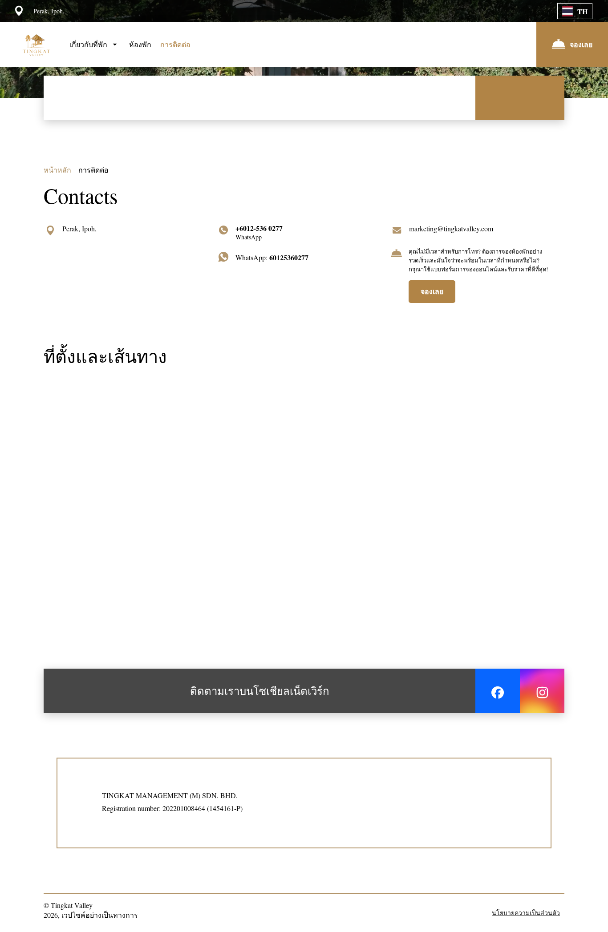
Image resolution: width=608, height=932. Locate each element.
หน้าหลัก (58, 169)
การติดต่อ (175, 44)
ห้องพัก (140, 44)
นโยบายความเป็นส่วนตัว (526, 912)
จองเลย (432, 291)
